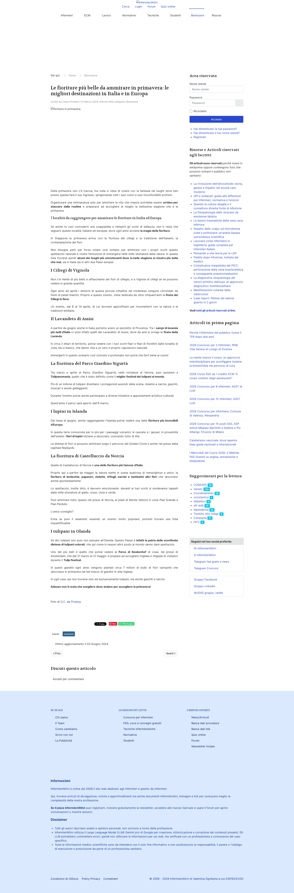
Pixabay (76, 601)
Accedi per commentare (68, 679)
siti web (199, 505)
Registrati (200, 137)
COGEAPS (200, 484)
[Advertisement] (147, 48)
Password (196, 97)
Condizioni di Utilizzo (64, 878)
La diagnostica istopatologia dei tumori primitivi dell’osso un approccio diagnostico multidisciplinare (218, 282)
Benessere (132, 101)
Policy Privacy (91, 878)
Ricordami (200, 111)
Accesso (216, 119)
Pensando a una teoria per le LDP (215, 253)
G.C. (63, 601)
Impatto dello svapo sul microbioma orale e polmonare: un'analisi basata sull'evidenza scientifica (217, 233)
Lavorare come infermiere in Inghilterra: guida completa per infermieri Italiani (213, 245)
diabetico (200, 501)
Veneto (198, 489)
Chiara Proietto (70, 101)
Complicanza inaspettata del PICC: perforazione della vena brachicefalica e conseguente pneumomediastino (218, 269)
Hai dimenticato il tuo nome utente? (217, 133)
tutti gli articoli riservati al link (215, 310)
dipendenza (201, 509)
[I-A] (232, 15)
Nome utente (198, 84)
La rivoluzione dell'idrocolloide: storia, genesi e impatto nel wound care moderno (218, 188)
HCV (197, 522)
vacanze (69, 633)
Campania (200, 518)
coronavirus (201, 497)
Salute (55, 633)
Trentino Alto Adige (206, 513)
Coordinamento (204, 493)
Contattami (110, 878)
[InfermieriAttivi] (147, 2)
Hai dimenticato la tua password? (215, 129)
